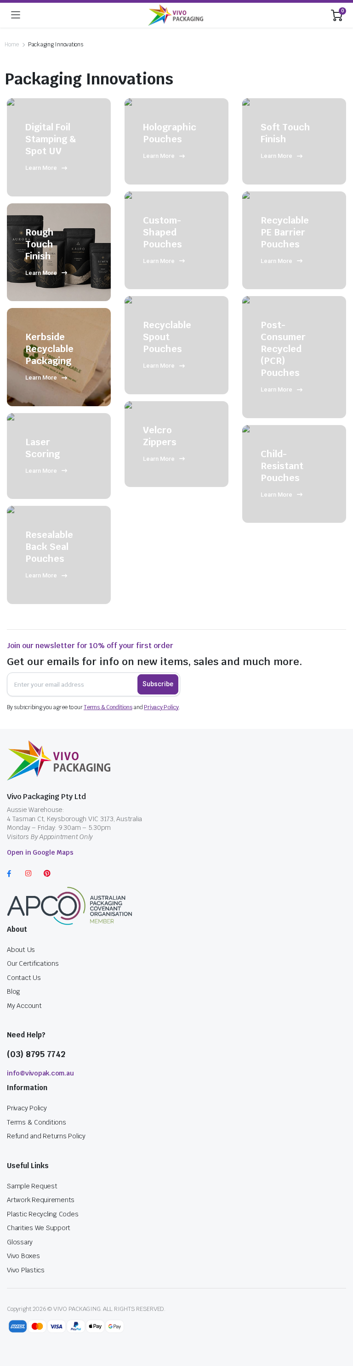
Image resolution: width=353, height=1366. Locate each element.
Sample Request (32, 1186)
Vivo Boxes (23, 1256)
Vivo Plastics (26, 1270)
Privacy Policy (161, 707)
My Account (24, 1006)
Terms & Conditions (108, 707)
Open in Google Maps (40, 852)
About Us (21, 950)
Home (12, 44)
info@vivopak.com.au (40, 1073)
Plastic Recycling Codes (42, 1214)
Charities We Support (38, 1228)
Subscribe (157, 684)
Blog (13, 991)
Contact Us (24, 978)
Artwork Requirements (40, 1200)
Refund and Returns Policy (46, 1136)
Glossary (20, 1242)
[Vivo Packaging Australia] (175, 15)
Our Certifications (33, 963)
